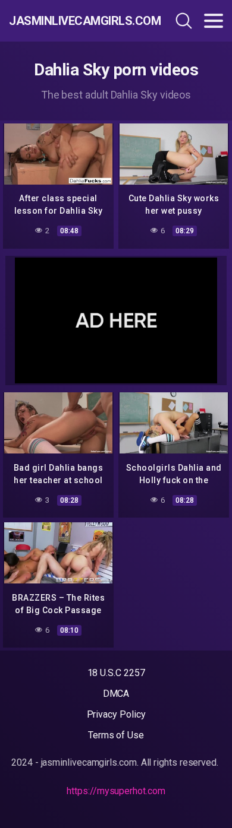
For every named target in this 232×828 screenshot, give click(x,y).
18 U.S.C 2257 (116, 672)
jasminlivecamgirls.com (73, 21)
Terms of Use (116, 735)
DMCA (116, 693)
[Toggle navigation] (213, 21)
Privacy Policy (116, 714)
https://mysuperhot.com (116, 791)
